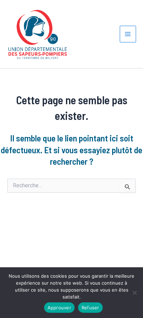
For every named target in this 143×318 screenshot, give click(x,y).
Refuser (90, 307)
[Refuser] (134, 292)
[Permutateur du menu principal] (128, 34)
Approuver (59, 307)
